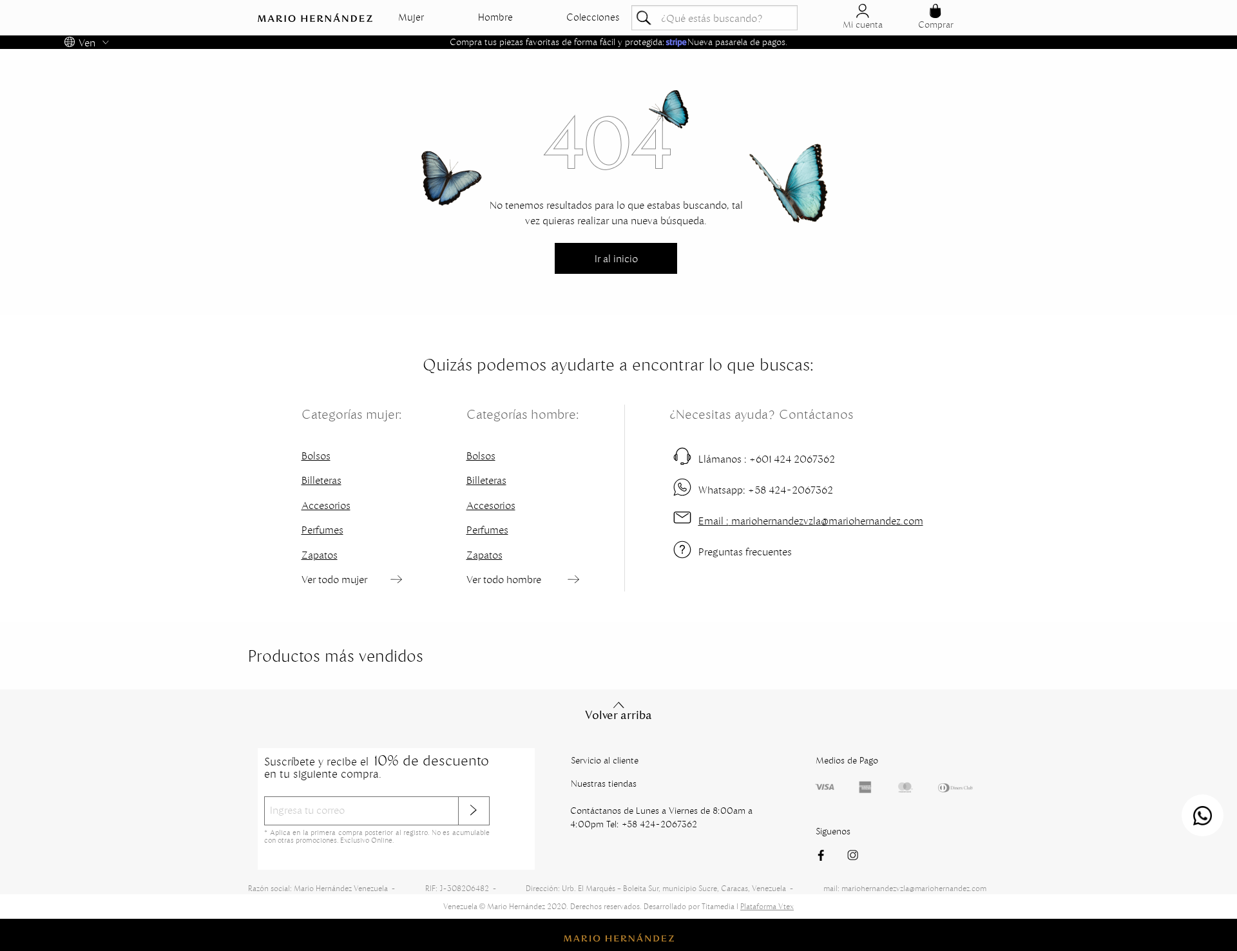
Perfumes (322, 529)
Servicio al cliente (604, 760)
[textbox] (714, 17)
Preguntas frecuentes (745, 551)
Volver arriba (618, 715)
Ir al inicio (616, 258)
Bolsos (316, 455)
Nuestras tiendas (604, 783)
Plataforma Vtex (767, 906)
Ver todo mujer (334, 579)
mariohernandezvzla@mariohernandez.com (810, 520)
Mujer (411, 17)
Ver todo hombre (503, 579)
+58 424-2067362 (765, 489)
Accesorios (326, 505)
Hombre (495, 17)
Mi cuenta (863, 24)
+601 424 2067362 (766, 458)
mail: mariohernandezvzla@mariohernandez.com (904, 888)
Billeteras (321, 480)
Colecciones (593, 17)
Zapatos (320, 554)
